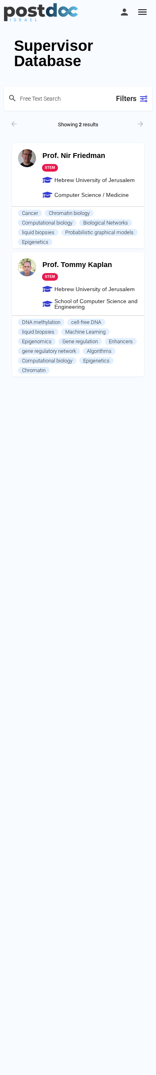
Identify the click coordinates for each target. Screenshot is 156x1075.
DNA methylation (41, 322)
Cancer (30, 213)
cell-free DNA (86, 322)
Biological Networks (105, 222)
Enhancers (121, 341)
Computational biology (47, 222)
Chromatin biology (69, 213)
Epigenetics (35, 242)
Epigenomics (37, 341)
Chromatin (34, 370)
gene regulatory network (49, 351)
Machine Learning (85, 331)
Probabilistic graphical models (99, 232)
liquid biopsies (38, 232)
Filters (126, 98)
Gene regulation (80, 341)
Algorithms (99, 351)
